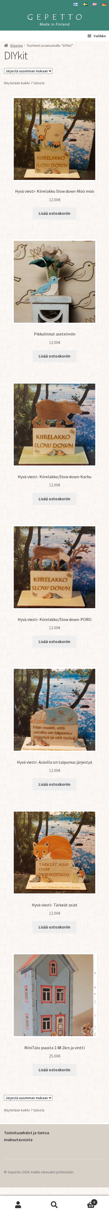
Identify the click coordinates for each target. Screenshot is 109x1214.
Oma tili (18, 1205)
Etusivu (16, 45)
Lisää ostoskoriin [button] (54, 213)
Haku (54, 1205)
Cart (84, 1200)
